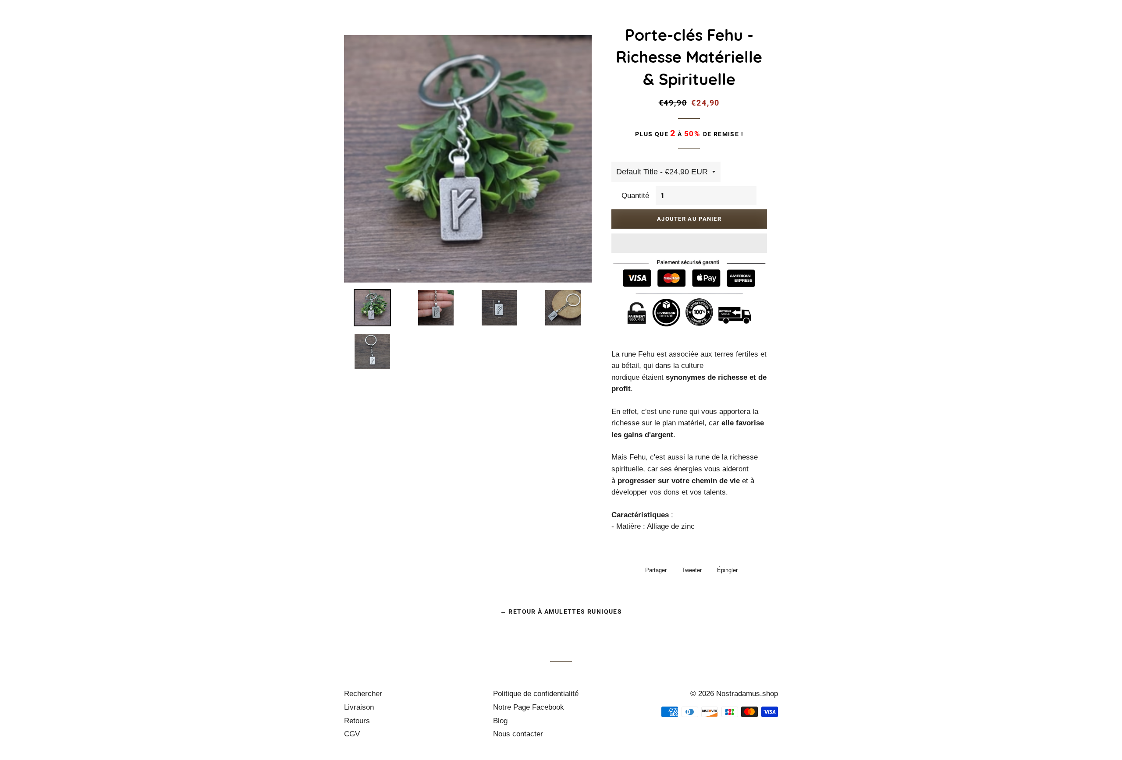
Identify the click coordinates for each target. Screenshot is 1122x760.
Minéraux (857, 35)
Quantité (635, 195)
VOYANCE (1026, 35)
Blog (500, 721)
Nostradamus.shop (747, 693)
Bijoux (562, 35)
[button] (689, 243)
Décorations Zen (730, 35)
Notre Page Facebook (528, 707)
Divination (801, 35)
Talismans (914, 35)
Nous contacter (518, 734)
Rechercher (363, 693)
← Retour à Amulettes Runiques (561, 611)
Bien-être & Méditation (636, 35)
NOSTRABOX (973, 35)
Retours (357, 721)
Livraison (359, 707)
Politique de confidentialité (536, 693)
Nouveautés (511, 35)
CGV (352, 734)
